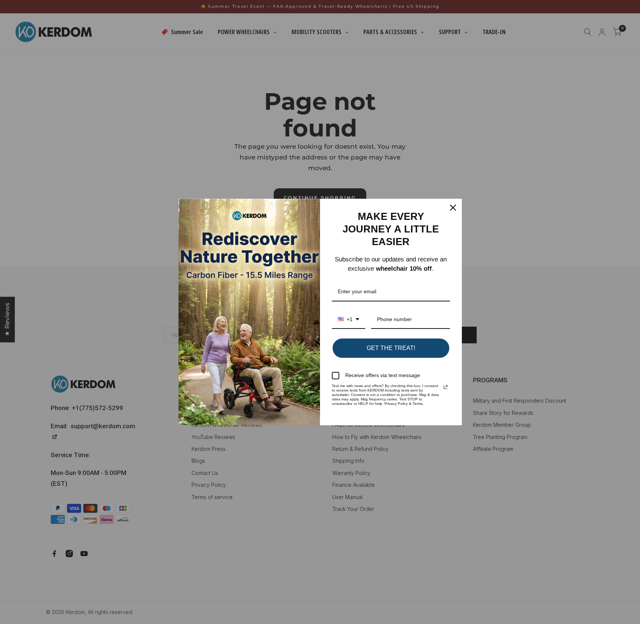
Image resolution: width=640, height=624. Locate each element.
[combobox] (348, 319)
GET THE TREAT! (391, 348)
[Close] (453, 208)
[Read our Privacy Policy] (445, 387)
